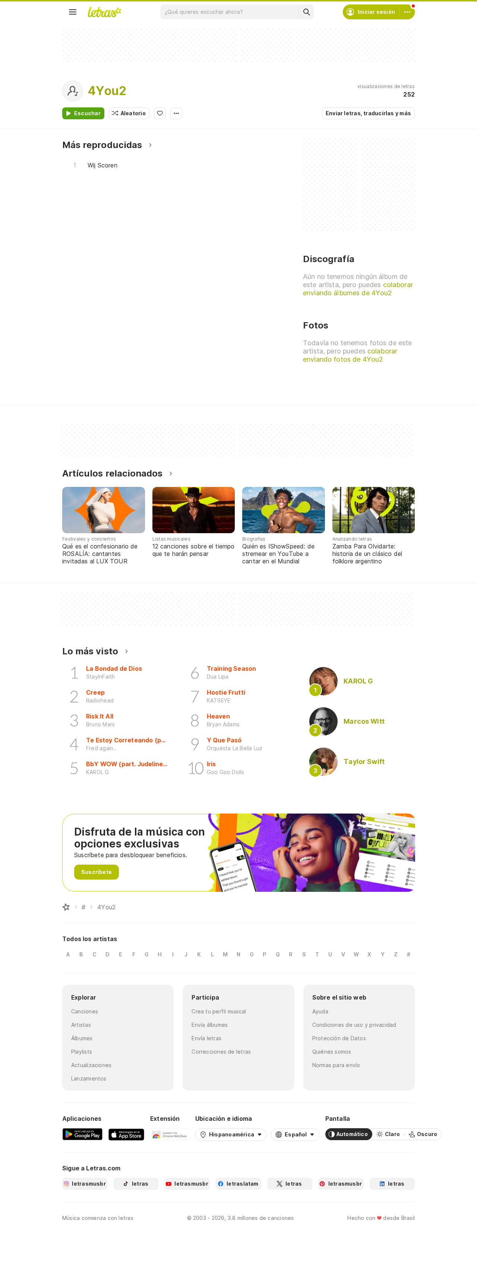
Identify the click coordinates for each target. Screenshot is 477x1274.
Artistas (81, 1025)
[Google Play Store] (82, 1134)
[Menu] (72, 11)
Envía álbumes (210, 1025)
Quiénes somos (331, 1051)
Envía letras (206, 1038)
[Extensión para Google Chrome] (169, 1134)
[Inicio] (66, 907)
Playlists (81, 1051)
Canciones (84, 1011)
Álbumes (82, 1038)
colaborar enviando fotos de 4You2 (350, 355)
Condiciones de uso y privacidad (354, 1025)
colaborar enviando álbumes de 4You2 (358, 289)
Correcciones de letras (221, 1051)
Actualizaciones (91, 1065)
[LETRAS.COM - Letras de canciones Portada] (104, 11)
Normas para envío (336, 1065)
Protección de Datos (339, 1038)
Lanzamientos (89, 1078)
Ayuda (320, 1011)
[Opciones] (176, 113)
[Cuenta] (407, 11)
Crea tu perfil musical (219, 1011)
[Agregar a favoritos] (160, 113)
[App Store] (126, 1134)
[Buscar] (306, 11)
